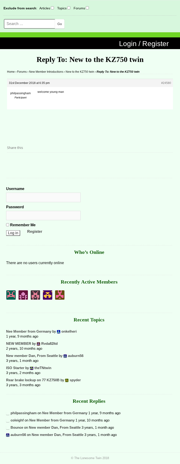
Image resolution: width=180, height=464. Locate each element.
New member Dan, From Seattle (32, 356)
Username (15, 189)
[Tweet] (22, 160)
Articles (44, 8)
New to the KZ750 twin (80, 71)
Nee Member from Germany (28, 331)
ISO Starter (15, 368)
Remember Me (22, 225)
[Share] (12, 160)
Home (11, 71)
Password (15, 207)
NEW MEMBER (18, 343)
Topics (62, 8)
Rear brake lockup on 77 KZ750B (33, 380)
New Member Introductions (46, 71)
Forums (79, 8)
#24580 (166, 83)
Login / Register (144, 43)
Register (34, 232)
